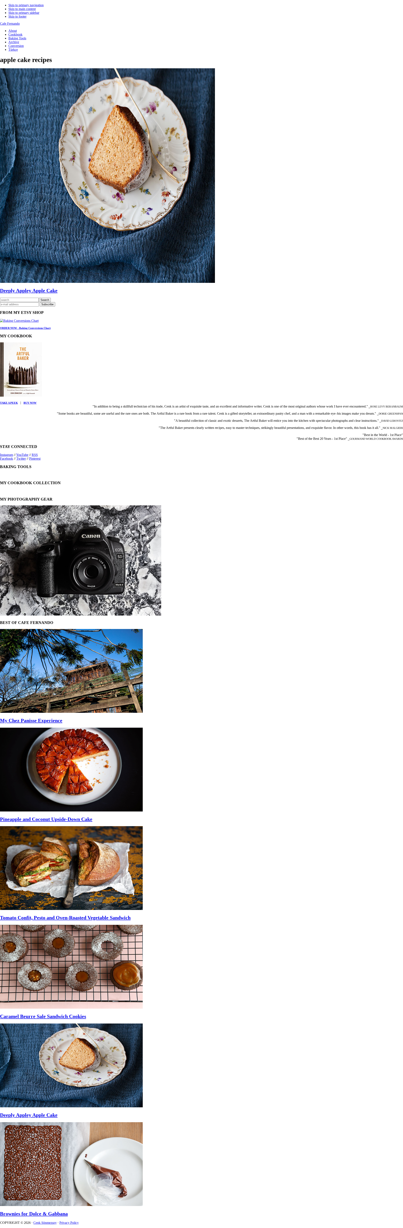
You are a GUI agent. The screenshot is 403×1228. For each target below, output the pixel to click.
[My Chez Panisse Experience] (71, 711)
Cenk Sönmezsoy (45, 1222)
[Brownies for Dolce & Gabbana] (71, 1205)
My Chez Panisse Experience (31, 720)
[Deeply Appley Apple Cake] (71, 1106)
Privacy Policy (69, 1222)
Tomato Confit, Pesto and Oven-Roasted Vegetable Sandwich (65, 917)
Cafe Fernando (10, 23)
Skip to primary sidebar (23, 12)
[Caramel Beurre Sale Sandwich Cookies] (71, 1007)
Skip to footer (17, 16)
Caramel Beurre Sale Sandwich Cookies (43, 1016)
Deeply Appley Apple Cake (29, 290)
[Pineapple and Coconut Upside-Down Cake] (71, 810)
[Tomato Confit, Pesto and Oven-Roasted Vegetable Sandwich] (71, 909)
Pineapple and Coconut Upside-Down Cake (46, 819)
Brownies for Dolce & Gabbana (34, 1213)
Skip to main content (22, 9)
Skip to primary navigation (26, 5)
